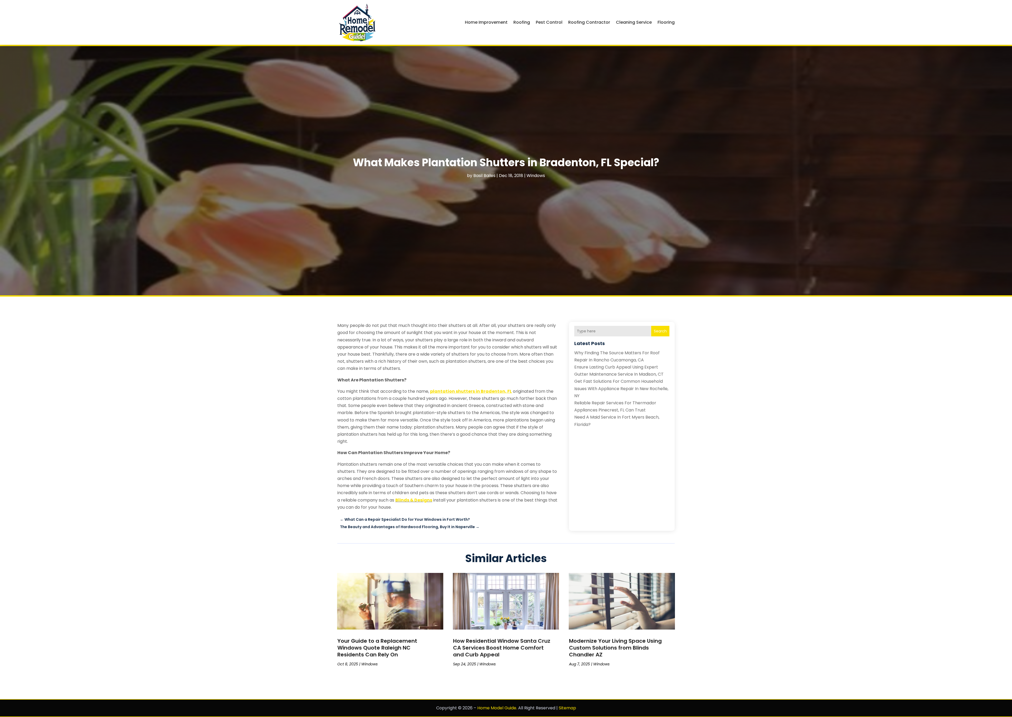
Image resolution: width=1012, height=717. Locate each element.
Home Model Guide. (497, 708)
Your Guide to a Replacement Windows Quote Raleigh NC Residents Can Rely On (377, 647)
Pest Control (549, 22)
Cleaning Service (634, 22)
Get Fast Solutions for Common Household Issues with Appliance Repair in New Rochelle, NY (621, 388)
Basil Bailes (484, 176)
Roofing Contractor (589, 22)
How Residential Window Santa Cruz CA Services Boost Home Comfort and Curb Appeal (501, 647)
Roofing (521, 22)
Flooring (666, 22)
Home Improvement (486, 22)
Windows (536, 176)
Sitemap (567, 708)
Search (660, 331)
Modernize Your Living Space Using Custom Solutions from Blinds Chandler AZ (615, 647)
